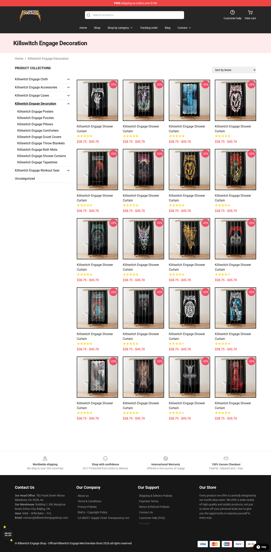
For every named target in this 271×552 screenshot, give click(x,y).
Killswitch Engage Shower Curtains (41, 156)
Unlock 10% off (8, 534)
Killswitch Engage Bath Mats (37, 149)
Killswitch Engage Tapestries (37, 162)
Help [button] (263, 547)
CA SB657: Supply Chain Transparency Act (103, 517)
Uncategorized (25, 178)
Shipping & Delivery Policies (155, 495)
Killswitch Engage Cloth (31, 79)
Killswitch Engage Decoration (48, 58)
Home (19, 58)
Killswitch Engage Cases (32, 95)
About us (83, 495)
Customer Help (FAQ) (152, 517)
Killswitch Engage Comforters (38, 130)
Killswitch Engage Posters (35, 111)
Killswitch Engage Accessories (36, 87)
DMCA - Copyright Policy (92, 512)
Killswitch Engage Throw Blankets (41, 143)
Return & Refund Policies (154, 506)
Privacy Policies (87, 506)
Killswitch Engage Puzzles (35, 118)
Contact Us (146, 512)
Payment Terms (148, 501)
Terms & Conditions (89, 501)
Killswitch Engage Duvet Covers (39, 137)
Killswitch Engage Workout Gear (37, 170)
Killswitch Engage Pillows (35, 124)
